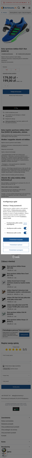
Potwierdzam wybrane (16, 245)
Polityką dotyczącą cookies (19, 210)
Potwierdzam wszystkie (16, 239)
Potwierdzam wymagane (16, 250)
